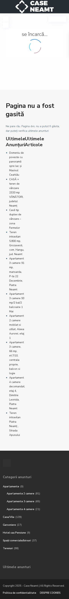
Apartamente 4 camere (20, 509)
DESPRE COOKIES (50, 593)
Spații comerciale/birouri (17, 540)
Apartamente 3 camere (20, 501)
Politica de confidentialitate (19, 593)
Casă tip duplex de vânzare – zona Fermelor (15, 218)
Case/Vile (8, 517)
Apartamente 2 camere (20, 493)
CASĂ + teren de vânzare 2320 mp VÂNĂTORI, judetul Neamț (16, 193)
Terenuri (8, 548)
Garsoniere (9, 525)
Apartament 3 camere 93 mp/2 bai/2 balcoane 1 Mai (16, 302)
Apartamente (11, 486)
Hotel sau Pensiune (14, 532)
